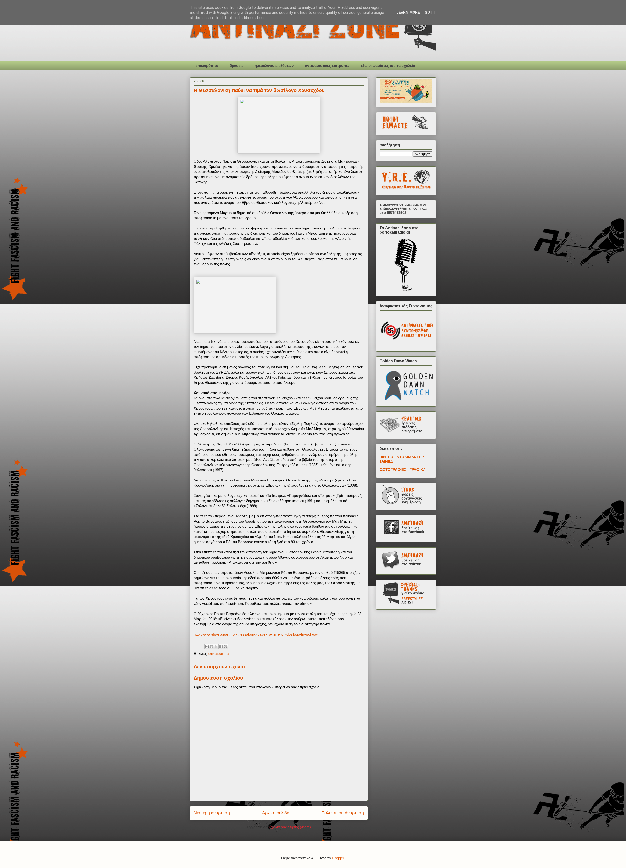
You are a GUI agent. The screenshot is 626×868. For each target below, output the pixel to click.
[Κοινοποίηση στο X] (216, 646)
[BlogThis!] (211, 646)
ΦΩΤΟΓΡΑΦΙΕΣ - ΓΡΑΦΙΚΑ (403, 470)
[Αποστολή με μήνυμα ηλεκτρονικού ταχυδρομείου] (206, 646)
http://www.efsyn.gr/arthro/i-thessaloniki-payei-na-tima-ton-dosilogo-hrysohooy (256, 634)
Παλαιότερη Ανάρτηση (342, 813)
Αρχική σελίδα (275, 813)
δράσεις (236, 65)
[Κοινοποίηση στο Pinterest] (225, 646)
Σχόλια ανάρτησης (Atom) (290, 827)
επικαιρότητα (207, 65)
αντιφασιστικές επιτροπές (327, 65)
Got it (431, 12)
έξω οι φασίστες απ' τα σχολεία (388, 65)
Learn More (408, 12)
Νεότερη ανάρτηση (212, 813)
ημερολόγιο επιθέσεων (274, 65)
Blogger (338, 858)
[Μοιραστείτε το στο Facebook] (220, 646)
